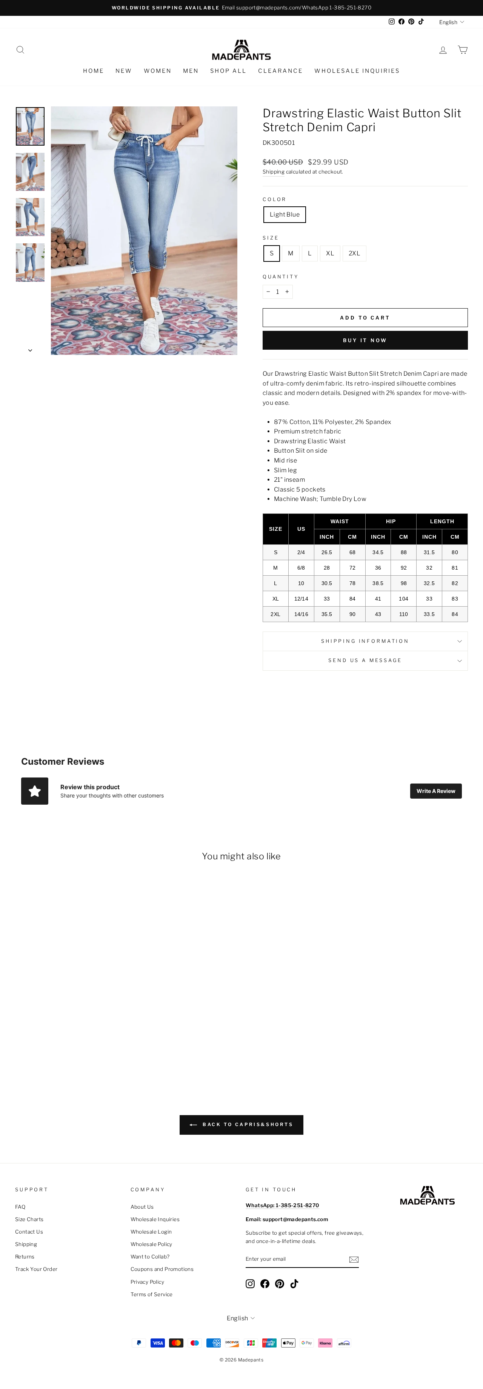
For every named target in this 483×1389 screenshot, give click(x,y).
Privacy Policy (148, 1282)
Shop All (228, 71)
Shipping (274, 172)
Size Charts (29, 1219)
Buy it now (365, 340)
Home (93, 71)
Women (158, 71)
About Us (142, 1207)
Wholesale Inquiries (357, 71)
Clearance (280, 71)
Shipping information (365, 641)
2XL (354, 253)
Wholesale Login (151, 1232)
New (123, 71)
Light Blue (285, 214)
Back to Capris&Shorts (246, 1124)
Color (275, 199)
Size (271, 238)
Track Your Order (36, 1269)
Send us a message (365, 660)
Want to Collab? (150, 1257)
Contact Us (29, 1232)
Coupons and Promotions (162, 1269)
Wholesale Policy (151, 1244)
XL (330, 253)
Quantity (281, 277)
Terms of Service (152, 1294)
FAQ (20, 1207)
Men (191, 71)
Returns (25, 1257)
